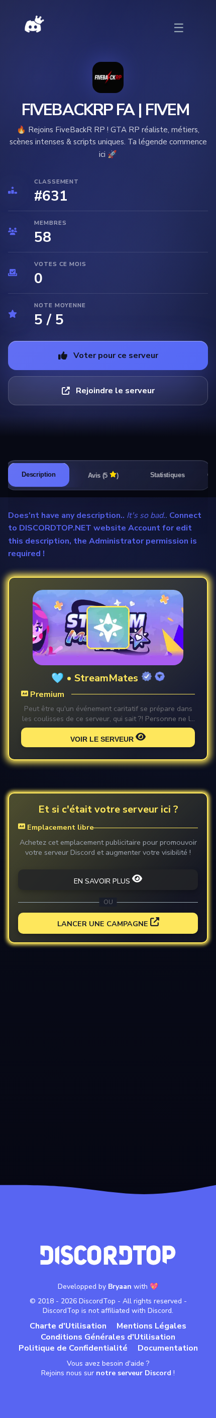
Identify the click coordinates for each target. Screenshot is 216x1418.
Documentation (168, 1348)
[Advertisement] (108, 1067)
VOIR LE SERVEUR (102, 739)
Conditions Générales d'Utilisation (108, 1337)
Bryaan (120, 1286)
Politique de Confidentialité (73, 1348)
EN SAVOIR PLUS (102, 881)
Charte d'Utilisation (68, 1326)
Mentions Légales (151, 1326)
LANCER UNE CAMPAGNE (102, 924)
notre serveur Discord (133, 1373)
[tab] (38, 475)
